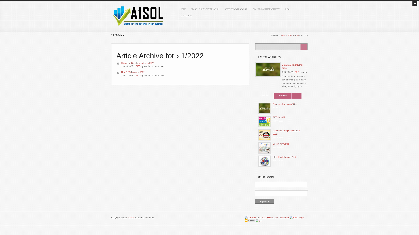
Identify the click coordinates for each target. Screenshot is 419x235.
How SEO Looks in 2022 (133, 72)
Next (306, 58)
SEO (138, 66)
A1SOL (131, 217)
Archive (283, 96)
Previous (303, 58)
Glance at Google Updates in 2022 (137, 63)
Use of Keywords (281, 144)
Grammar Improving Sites (292, 66)
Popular (264, 96)
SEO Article (293, 35)
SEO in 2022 (279, 117)
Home (282, 35)
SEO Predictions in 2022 (284, 157)
